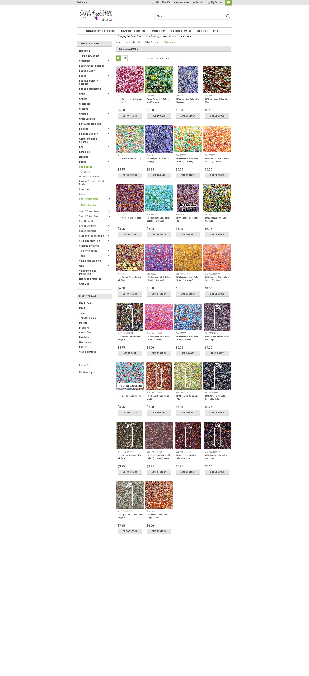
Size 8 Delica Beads (88, 221)
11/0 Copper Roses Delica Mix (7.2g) (129, 457)
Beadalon (84, 337)
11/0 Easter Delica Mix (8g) (129, 158)
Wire (81, 265)
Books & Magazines (90, 88)
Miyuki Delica (86, 303)
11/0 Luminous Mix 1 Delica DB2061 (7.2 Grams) (187, 278)
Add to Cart (159, 116)
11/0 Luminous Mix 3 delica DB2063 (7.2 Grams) (217, 160)
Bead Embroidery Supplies (88, 82)
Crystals (83, 113)
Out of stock (130, 116)
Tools (82, 255)
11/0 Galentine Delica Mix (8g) (187, 219)
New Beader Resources (133, 30)
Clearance (84, 103)
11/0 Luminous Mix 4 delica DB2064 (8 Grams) (158, 338)
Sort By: (149, 58)
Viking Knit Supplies (90, 260)
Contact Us (202, 30)
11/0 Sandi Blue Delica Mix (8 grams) (187, 100)
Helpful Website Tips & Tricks (100, 30)
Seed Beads (85, 166)
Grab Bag (84, 283)
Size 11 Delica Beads (88, 198)
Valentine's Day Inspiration (87, 272)
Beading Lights (87, 70)
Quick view (130, 91)
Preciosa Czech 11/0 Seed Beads (91, 183)
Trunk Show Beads (89, 55)
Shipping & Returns (181, 30)
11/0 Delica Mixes (89, 205)
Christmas (84, 60)
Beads (82, 75)
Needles (83, 156)
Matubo (83, 322)
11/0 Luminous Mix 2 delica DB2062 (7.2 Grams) (217, 278)
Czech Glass (86, 332)
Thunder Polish (87, 318)
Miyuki (82, 308)
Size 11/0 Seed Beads (89, 216)
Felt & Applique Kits (90, 123)
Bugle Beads (85, 189)
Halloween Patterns (90, 278)
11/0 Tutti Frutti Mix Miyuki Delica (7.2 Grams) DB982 (158, 457)
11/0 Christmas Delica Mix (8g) (216, 100)
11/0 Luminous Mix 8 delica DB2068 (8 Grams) (187, 338)
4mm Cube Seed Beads (90, 176)
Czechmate (85, 342)
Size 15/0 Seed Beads (89, 211)
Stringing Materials (89, 240)
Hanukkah (84, 50)
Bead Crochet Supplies (91, 65)
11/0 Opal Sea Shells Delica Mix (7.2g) (130, 516)
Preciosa (84, 327)
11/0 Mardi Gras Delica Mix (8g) (129, 219)
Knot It (83, 347)
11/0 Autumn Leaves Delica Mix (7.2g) (216, 219)
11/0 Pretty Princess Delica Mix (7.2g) (217, 338)
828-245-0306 (163, 2)
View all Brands (87, 351)
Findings (83, 128)
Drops (82, 194)
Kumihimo (84, 151)
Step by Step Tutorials (91, 235)
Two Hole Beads (88, 250)
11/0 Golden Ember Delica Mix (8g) (129, 278)
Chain (82, 93)
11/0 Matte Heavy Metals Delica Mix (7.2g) (215, 397)
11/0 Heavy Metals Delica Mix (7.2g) (216, 457)
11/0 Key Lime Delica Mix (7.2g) (186, 397)
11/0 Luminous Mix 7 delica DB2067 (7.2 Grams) (158, 219)
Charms (83, 98)
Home (118, 42)
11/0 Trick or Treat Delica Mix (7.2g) (129, 338)
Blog (215, 30)
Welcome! (82, 2)
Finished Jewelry (88, 133)
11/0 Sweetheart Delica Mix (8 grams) (130, 100)
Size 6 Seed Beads (87, 230)
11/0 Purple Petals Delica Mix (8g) (158, 160)
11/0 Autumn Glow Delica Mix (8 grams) (157, 516)
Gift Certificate (181, 2)
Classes (83, 108)
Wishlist (200, 2)
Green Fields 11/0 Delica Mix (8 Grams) (158, 100)
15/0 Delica (84, 171)
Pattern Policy (158, 30)
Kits (81, 146)
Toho (82, 313)
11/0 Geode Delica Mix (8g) (129, 396)
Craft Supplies (87, 118)
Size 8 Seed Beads (87, 226)
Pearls (82, 161)
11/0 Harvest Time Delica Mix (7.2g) (158, 397)
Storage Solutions (89, 245)
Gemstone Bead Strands (88, 140)
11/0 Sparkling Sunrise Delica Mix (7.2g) (186, 457)
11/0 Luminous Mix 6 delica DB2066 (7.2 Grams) (187, 160)
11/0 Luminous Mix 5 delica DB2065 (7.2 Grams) (158, 278)
